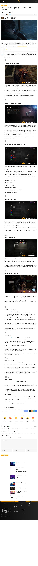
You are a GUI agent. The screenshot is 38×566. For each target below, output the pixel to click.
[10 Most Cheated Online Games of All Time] (12, 468)
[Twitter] (29, 505)
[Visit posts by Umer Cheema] (2, 426)
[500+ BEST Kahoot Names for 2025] (12, 477)
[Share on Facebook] (5, 14)
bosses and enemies (21, 44)
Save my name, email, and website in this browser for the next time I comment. (14, 453)
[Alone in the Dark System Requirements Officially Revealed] (12, 488)
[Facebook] (36, 426)
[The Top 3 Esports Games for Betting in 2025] (12, 464)
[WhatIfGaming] (18, 1)
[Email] (7, 14)
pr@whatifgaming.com (5, 516)
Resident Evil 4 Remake (22, 46)
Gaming (17, 469)
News (16, 489)
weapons (18, 258)
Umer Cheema (6, 17)
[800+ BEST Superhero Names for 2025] (12, 472)
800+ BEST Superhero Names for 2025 (21, 471)
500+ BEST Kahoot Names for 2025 (21, 475)
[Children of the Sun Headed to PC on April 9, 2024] (12, 492)
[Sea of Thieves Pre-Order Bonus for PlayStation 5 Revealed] (12, 497)
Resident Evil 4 (3, 5)
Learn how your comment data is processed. (23, 457)
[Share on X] (6, 14)
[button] (2, 1)
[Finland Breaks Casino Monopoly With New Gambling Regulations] (12, 484)
